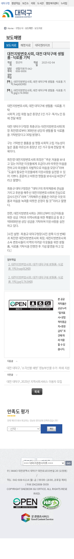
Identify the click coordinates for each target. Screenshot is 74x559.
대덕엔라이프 (42, 45)
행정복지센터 (52, 3)
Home (10, 28)
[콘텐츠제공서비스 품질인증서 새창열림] (37, 517)
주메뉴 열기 (69, 13)
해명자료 (26, 45)
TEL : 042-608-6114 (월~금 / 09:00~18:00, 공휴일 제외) (37, 479)
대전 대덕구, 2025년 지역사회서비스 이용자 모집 (34, 381)
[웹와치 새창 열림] (50, 502)
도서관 (40, 3)
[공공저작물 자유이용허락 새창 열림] (26, 502)
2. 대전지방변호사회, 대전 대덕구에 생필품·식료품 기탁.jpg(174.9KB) (38, 91)
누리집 (64, 3)
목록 (36, 391)
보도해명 (29, 28)
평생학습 (16, 3)
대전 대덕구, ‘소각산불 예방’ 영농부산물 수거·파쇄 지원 (38, 368)
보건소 (25, 3)
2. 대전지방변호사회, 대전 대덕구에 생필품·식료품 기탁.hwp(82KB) (38, 82)
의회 (33, 3)
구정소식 (19, 28)
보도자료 (11, 45)
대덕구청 (5, 3)
